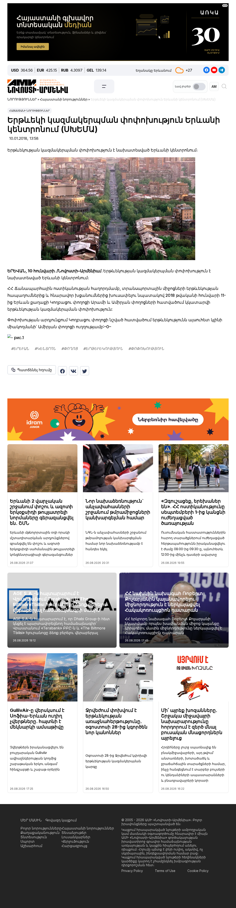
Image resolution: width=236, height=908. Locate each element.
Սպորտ (28, 841)
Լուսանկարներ (76, 837)
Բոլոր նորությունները (41, 828)
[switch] (199, 86)
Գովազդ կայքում (61, 820)
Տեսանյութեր (74, 832)
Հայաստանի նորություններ (29, 110)
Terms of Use (165, 871)
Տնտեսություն (34, 837)
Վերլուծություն (75, 841)
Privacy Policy (132, 871)
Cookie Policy (198, 871)
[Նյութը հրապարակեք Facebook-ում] (62, 371)
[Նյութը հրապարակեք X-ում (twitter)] (84, 371)
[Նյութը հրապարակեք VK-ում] (73, 371)
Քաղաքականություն (40, 832)
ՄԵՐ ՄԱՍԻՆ (31, 820)
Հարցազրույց (74, 846)
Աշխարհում (31, 846)
